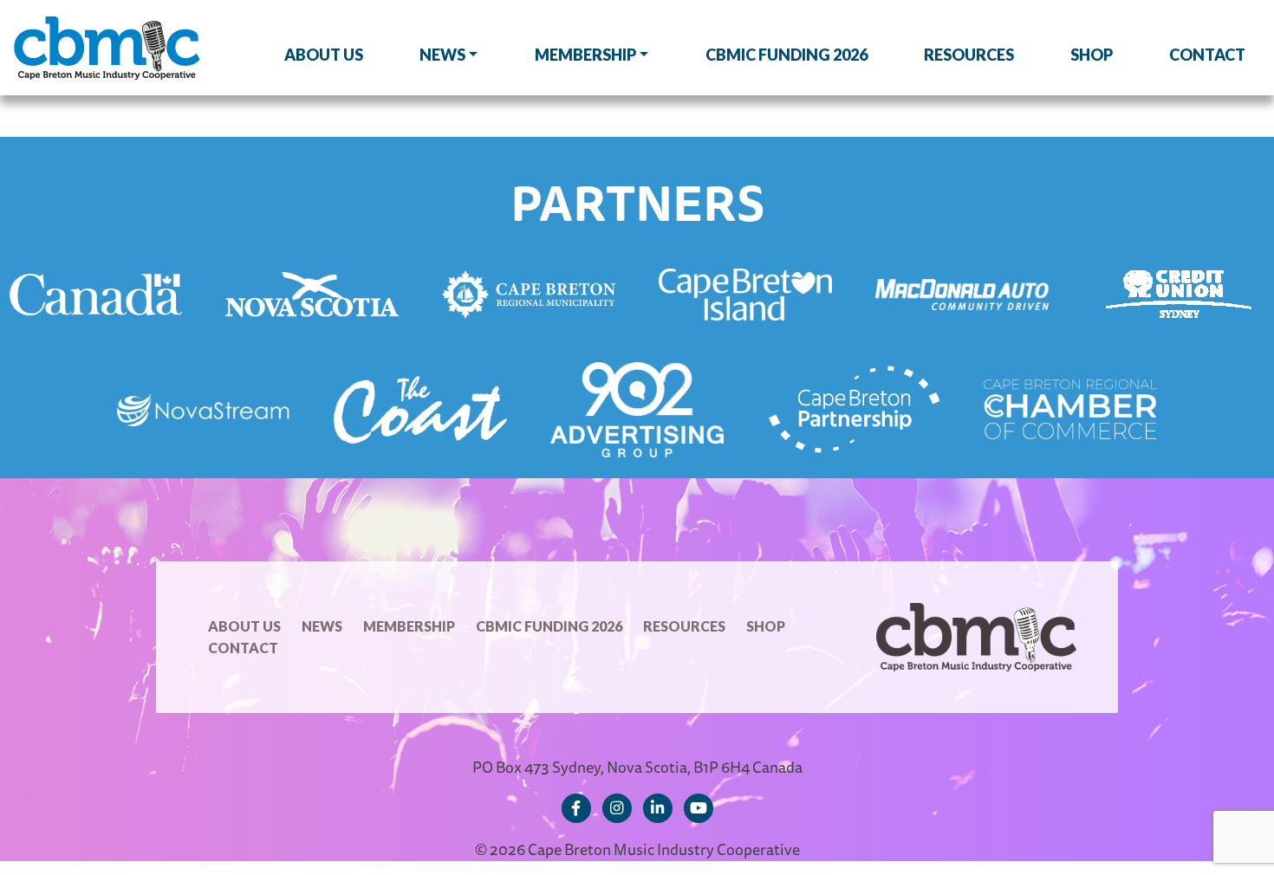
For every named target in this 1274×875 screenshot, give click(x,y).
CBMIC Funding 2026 (786, 54)
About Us (323, 54)
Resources (969, 54)
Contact (1207, 54)
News (442, 54)
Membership (585, 54)
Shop (1091, 54)
